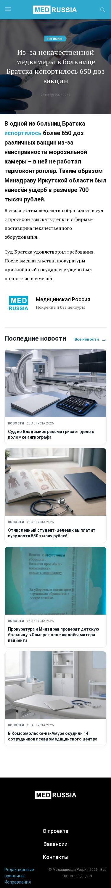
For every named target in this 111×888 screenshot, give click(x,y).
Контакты (55, 857)
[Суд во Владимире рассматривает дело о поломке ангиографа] (55, 383)
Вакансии (55, 844)
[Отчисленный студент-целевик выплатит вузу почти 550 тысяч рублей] (55, 482)
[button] (102, 10)
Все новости (91, 339)
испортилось (22, 133)
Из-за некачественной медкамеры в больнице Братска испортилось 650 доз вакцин (55, 66)
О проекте (55, 831)
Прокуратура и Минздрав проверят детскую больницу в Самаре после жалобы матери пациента (53, 635)
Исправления (17, 882)
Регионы (54, 39)
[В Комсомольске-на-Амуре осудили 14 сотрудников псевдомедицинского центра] (55, 685)
